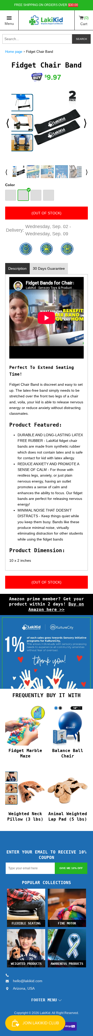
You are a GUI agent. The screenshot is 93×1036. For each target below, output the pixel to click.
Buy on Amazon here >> (56, 607)
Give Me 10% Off (71, 868)
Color (10, 185)
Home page (13, 52)
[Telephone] (9, 975)
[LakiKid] (46, 20)
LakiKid (45, 1013)
